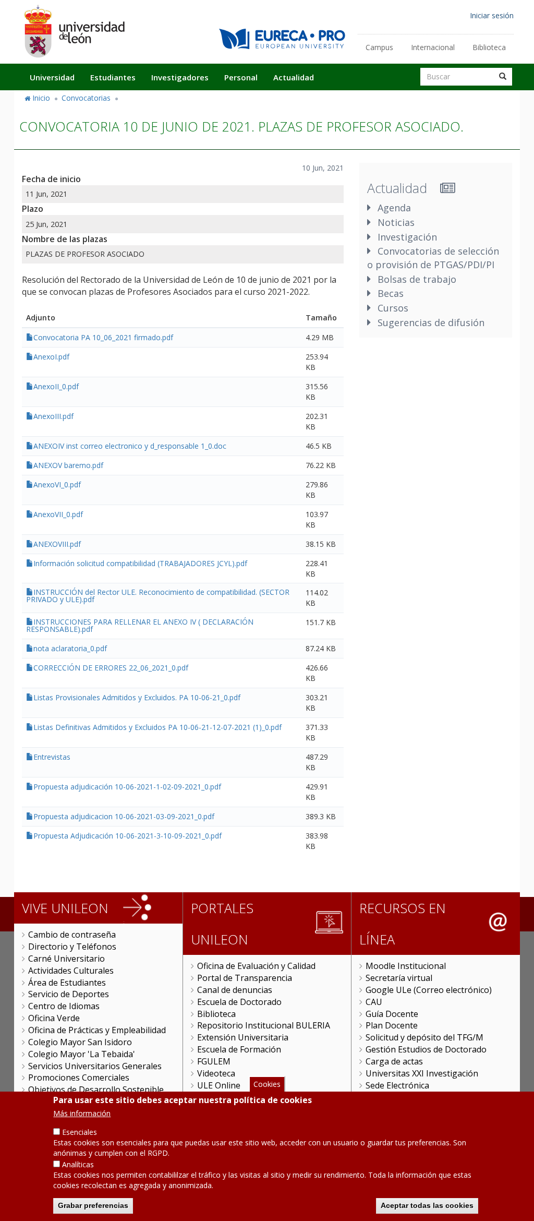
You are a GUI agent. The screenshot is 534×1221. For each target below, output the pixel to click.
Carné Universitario (66, 958)
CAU (374, 1002)
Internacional (433, 47)
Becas (391, 293)
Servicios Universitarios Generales (95, 1066)
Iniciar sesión (492, 15)
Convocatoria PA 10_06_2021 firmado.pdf (103, 337)
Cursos (393, 308)
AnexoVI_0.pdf (57, 484)
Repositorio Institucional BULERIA (263, 1025)
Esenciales (79, 1132)
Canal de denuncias (234, 990)
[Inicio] (74, 31)
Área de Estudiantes (67, 982)
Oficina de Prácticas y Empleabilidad (97, 1030)
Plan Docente (392, 1025)
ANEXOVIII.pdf (57, 544)
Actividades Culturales (71, 970)
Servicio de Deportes (68, 994)
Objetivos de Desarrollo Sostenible (96, 1089)
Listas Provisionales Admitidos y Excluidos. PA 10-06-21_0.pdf (136, 697)
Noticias (396, 222)
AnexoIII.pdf (53, 416)
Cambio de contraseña (72, 934)
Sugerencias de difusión (431, 322)
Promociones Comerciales (78, 1077)
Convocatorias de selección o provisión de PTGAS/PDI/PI (433, 258)
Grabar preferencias (93, 1205)
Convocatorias (86, 98)
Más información (82, 1113)
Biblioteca (489, 47)
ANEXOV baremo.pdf (68, 465)
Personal (241, 77)
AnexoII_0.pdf (56, 386)
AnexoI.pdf (51, 357)
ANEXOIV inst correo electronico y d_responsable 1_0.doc (129, 446)
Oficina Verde (54, 1018)
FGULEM (213, 1061)
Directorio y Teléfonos (72, 946)
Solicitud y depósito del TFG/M (424, 1037)
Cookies (267, 1084)
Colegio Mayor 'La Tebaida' (81, 1054)
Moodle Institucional (406, 966)
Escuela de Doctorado (239, 1002)
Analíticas (78, 1164)
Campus (379, 47)
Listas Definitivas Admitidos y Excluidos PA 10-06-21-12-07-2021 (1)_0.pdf (157, 727)
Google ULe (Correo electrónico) (429, 990)
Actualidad (293, 77)
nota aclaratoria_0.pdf (70, 648)
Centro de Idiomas (64, 1006)
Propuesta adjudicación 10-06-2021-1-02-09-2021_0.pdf (127, 787)
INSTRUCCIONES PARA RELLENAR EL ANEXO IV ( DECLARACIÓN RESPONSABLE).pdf (139, 625)
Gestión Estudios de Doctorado (426, 1049)
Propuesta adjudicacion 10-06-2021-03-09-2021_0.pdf (123, 816)
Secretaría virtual (399, 978)
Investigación (407, 237)
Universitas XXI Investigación (422, 1073)
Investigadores (180, 77)
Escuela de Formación (239, 1049)
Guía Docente (392, 1014)
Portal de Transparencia (244, 978)
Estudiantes (113, 77)
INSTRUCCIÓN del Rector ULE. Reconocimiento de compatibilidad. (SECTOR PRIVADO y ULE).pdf (157, 595)
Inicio (41, 98)
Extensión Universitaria (242, 1037)
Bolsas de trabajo (417, 279)
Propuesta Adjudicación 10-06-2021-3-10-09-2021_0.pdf (127, 836)
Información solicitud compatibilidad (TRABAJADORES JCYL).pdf (140, 563)
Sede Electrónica (397, 1085)
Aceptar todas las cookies (427, 1205)
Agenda (394, 207)
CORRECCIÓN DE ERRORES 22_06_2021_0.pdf (110, 668)
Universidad (52, 77)
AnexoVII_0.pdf (58, 514)
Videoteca (216, 1073)
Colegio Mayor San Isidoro (80, 1042)
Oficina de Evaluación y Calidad (256, 966)
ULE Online (218, 1085)
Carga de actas (394, 1061)
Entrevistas (51, 757)
